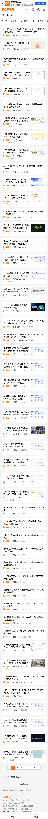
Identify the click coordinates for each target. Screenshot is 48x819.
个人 (44, 15)
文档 (4, 790)
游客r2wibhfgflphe (19, 279)
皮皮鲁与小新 (17, 666)
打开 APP (40, 3)
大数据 (14, 21)
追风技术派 (17, 110)
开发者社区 (11, 790)
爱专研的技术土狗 (19, 682)
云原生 (40, 21)
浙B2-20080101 (28, 806)
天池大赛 (19, 790)
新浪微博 (15, 777)
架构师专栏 (17, 78)
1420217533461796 (20, 758)
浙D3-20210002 (26, 809)
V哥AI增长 (16, 742)
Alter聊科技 (17, 217)
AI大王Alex (16, 434)
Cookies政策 (24, 800)
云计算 (4, 21)
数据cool (16, 513)
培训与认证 (28, 790)
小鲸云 (15, 354)
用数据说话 (17, 201)
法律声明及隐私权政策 (11, 800)
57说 (14, 65)
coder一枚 (16, 295)
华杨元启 (16, 49)
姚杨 (14, 696)
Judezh (15, 35)
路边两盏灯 (17, 327)
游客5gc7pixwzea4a (20, 340)
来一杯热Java (17, 124)
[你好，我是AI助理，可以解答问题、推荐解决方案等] (33, 9)
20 (34, 767)
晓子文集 (16, 311)
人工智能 (24, 21)
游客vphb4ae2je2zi (20, 231)
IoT (32, 21)
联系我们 (24, 784)
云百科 (15, 185)
